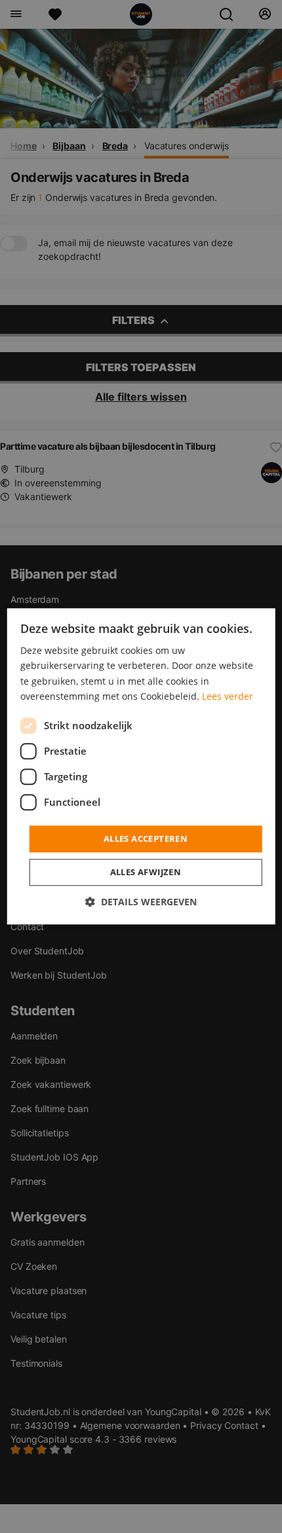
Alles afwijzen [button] (146, 872)
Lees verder (227, 696)
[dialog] (141, 766)
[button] (141, 902)
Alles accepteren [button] (146, 838)
